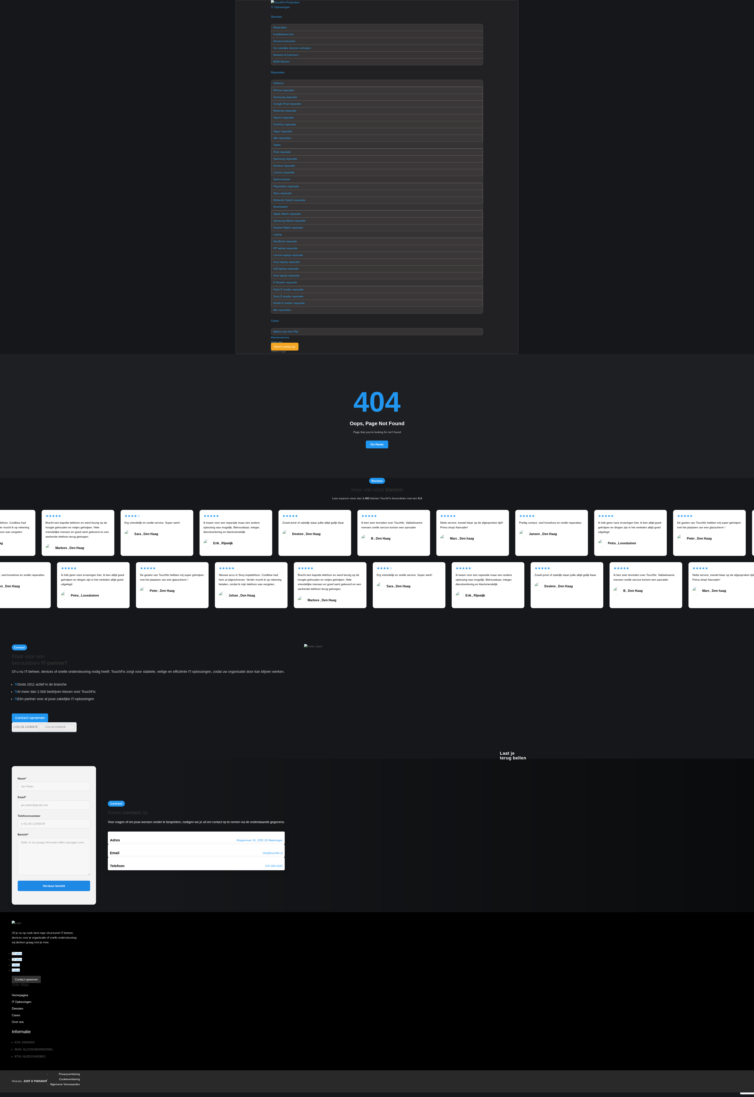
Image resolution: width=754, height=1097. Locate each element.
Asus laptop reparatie (286, 261)
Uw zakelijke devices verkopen (292, 48)
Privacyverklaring (69, 1074)
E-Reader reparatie (285, 282)
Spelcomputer (281, 179)
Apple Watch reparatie (287, 213)
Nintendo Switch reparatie (289, 200)
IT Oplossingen (280, 7)
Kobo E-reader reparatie (288, 289)
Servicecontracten (284, 41)
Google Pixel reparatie (287, 103)
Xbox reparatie (282, 193)
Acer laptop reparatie (286, 275)
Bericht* (23, 834)
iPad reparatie (282, 151)
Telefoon (278, 83)
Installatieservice (283, 34)
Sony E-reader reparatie (288, 296)
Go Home (377, 444)
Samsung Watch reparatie (289, 220)
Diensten (276, 16)
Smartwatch (280, 206)
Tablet (277, 144)
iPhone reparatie (283, 90)
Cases (275, 320)
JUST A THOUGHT (35, 1081)
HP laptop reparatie (285, 248)
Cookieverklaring (69, 1079)
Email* (22, 797)
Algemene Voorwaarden (65, 1084)
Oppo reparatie (282, 131)
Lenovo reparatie (284, 172)
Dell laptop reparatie (285, 268)
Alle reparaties (282, 138)
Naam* (22, 778)
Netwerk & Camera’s (286, 54)
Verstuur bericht (54, 886)
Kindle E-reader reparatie (289, 303)
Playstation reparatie (286, 186)
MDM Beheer (281, 61)
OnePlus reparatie (284, 124)
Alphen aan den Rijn (285, 331)
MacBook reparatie (285, 241)
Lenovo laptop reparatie (288, 255)
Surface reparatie (284, 165)
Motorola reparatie (284, 110)
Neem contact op (284, 346)
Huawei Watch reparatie (288, 227)
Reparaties (280, 27)
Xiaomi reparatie (283, 117)
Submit (71, 726)
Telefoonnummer (29, 815)
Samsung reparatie (285, 97)
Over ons (276, 341)
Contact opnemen (30, 718)
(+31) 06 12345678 (26, 726)
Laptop (277, 234)
